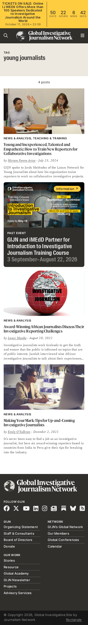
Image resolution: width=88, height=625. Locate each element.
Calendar (55, 546)
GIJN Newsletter (17, 580)
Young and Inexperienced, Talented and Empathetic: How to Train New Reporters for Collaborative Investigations (40, 149)
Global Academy (16, 573)
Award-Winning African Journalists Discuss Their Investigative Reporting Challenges (44, 329)
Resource (11, 567)
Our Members (58, 533)
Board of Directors (18, 540)
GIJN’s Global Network (65, 527)
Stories (9, 560)
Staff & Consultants (19, 533)
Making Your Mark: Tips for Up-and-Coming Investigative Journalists (39, 422)
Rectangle (74, 620)
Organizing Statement (21, 527)
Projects (10, 586)
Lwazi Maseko (17, 338)
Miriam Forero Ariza (21, 160)
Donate (9, 546)
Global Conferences (63, 540)
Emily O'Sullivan (19, 432)
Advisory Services (18, 593)
